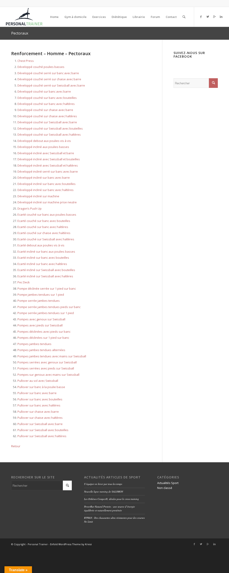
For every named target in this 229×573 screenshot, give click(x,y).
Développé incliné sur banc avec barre (43, 178)
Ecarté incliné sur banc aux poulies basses (46, 252)
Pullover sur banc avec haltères (38, 405)
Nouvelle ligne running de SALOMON (103, 491)
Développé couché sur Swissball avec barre (47, 122)
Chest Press (25, 61)
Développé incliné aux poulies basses (43, 147)
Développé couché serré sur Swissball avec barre (51, 85)
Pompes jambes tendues (34, 344)
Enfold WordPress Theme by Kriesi (71, 544)
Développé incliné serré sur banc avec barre (47, 171)
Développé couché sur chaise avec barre (45, 110)
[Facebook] (201, 16)
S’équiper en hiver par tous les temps (103, 484)
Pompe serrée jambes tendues (38, 301)
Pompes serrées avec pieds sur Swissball (45, 368)
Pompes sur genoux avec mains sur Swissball (48, 375)
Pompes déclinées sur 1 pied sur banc (43, 338)
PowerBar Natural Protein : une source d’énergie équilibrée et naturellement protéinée (109, 508)
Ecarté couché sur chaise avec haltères (43, 233)
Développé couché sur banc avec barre (44, 91)
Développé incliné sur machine (38, 196)
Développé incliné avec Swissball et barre (45, 153)
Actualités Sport (167, 483)
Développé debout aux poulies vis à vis (44, 141)
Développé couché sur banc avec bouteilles (47, 98)
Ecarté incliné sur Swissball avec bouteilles (46, 270)
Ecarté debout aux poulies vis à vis (40, 245)
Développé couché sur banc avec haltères (46, 104)
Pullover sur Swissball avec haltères (41, 436)
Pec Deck (23, 282)
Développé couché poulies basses (40, 67)
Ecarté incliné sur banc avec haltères (42, 264)
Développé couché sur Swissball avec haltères (49, 134)
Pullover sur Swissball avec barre (40, 424)
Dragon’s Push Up (29, 208)
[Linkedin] (221, 16)
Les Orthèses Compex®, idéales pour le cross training (111, 499)
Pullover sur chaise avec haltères (40, 418)
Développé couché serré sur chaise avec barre (49, 79)
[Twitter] (207, 16)
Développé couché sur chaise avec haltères (47, 116)
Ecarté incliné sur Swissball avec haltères (45, 276)
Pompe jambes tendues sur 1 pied (40, 295)
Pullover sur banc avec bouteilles (39, 399)
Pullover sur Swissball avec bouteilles (42, 430)
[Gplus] (214, 16)
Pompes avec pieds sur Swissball (40, 325)
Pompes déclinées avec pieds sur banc (43, 332)
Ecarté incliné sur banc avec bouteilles (43, 258)
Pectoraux (19, 33)
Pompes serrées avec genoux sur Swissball (47, 362)
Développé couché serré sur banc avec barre (48, 73)
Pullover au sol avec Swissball (37, 381)
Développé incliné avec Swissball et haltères (47, 165)
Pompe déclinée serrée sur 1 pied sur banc (46, 288)
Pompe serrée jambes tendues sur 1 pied (45, 313)
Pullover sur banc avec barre (37, 393)
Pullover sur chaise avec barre (38, 412)
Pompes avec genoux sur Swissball (41, 319)
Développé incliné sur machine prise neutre (47, 202)
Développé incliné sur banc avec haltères (45, 190)
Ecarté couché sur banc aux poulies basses (46, 215)
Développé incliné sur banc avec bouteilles (46, 184)
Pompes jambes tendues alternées (41, 350)
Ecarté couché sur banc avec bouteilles (43, 221)
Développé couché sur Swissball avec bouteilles (50, 128)
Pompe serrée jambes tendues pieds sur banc (49, 307)
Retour (15, 446)
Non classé (164, 488)
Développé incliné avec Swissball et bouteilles (48, 159)
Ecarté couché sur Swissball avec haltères (45, 239)
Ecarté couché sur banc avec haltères (42, 227)
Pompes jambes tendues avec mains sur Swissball (51, 356)
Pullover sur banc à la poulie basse (41, 387)
